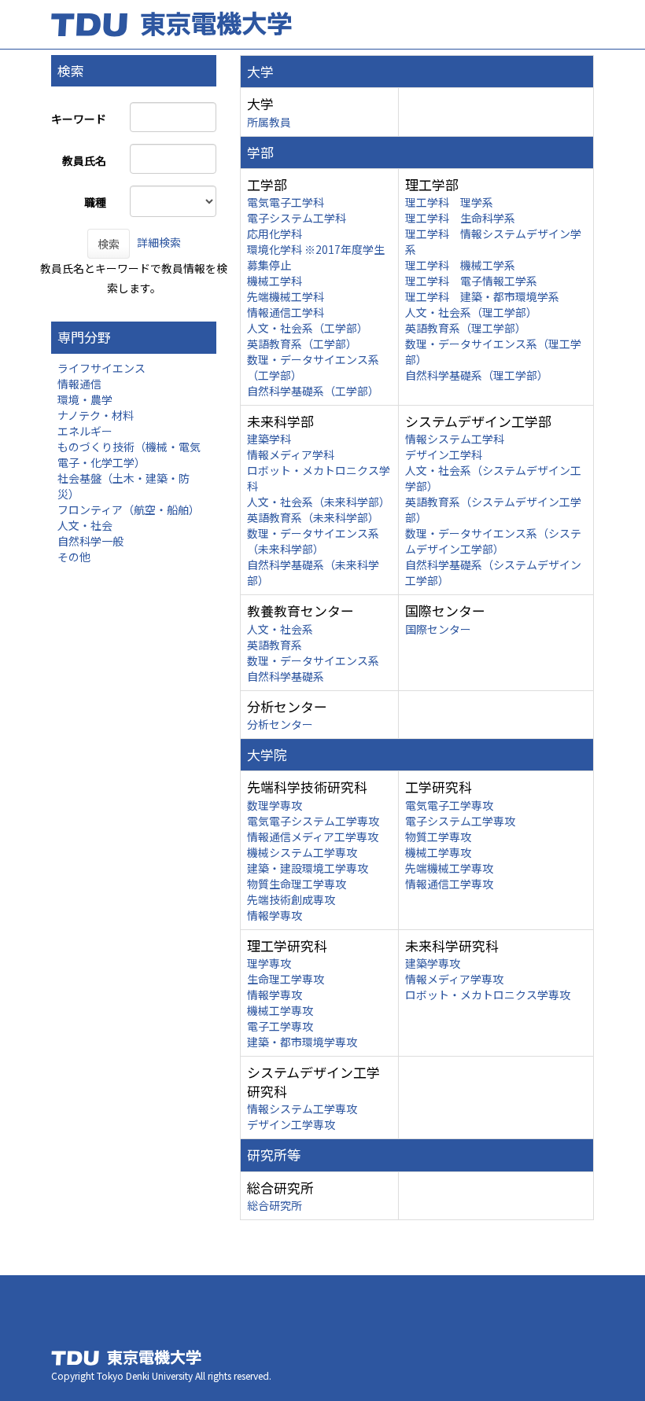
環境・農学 (84, 399)
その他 (73, 556)
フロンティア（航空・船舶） (128, 509)
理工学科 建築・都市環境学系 (482, 296)
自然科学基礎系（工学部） (313, 391)
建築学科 (269, 439)
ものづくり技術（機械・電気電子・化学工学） (129, 454)
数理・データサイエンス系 (313, 660)
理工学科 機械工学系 (460, 265)
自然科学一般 (90, 541)
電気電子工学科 (285, 202)
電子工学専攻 (280, 1026)
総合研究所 (274, 1205)
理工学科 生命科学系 (460, 218)
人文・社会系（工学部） (307, 328)
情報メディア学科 (290, 454)
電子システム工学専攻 (460, 821)
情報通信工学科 (285, 312)
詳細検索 (159, 242)
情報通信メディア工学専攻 (312, 836)
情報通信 (79, 384)
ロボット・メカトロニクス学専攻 (487, 994)
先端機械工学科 (285, 296)
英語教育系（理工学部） (465, 328)
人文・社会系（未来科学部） (318, 501)
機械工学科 (274, 281)
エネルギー (84, 431)
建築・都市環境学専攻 (302, 1042)
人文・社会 (84, 525)
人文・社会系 (280, 629)
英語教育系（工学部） (302, 343)
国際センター (438, 629)
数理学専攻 (274, 805)
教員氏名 (84, 160)
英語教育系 (274, 645)
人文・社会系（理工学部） (471, 312)
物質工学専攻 (438, 836)
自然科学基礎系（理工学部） (476, 375)
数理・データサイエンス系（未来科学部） (313, 541)
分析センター (280, 724)
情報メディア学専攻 (454, 979)
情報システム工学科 (454, 439)
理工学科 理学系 (449, 202)
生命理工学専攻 (285, 979)
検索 (109, 244)
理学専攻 (269, 963)
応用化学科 (274, 233)
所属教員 (269, 122)
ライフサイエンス (101, 368)
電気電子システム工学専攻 (313, 821)
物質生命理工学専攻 (296, 884)
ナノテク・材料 (95, 415)
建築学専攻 (432, 963)
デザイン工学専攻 (291, 1124)
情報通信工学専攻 (449, 884)
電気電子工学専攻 (449, 805)
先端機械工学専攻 (449, 868)
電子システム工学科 (296, 218)
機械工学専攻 (438, 852)
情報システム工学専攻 (302, 1108)
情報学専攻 (274, 915)
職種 (95, 202)
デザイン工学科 (443, 454)
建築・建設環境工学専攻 (307, 868)
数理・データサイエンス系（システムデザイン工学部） (493, 541)
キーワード (78, 119)
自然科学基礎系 (285, 676)
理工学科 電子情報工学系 (471, 281)
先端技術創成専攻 (291, 899)
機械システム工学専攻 (302, 852)
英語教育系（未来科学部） (313, 517)
